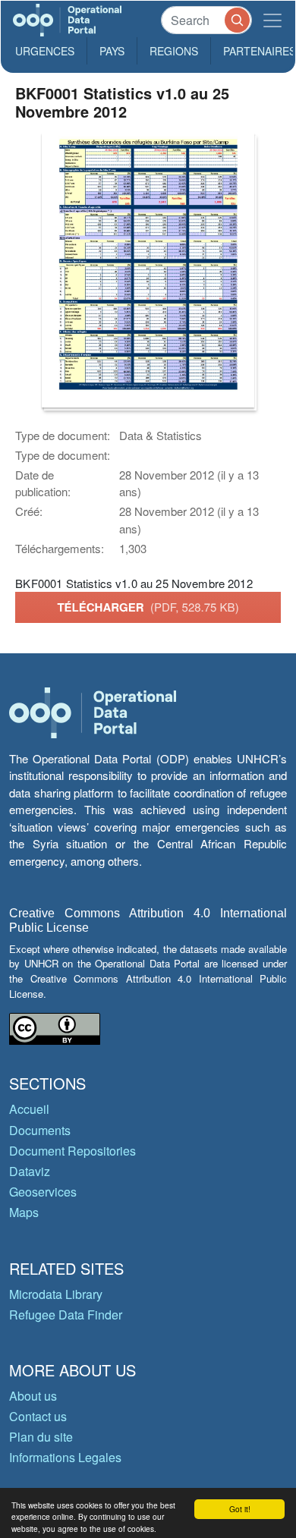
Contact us (38, 1416)
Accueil (29, 1109)
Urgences (44, 50)
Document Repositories (72, 1150)
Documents (40, 1130)
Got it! (239, 1508)
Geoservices (43, 1191)
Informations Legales (65, 1457)
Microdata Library (55, 1294)
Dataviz (29, 1171)
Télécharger (147, 607)
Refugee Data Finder (65, 1314)
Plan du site (41, 1436)
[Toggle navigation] (272, 20)
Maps (24, 1212)
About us (33, 1395)
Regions (174, 50)
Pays (111, 50)
